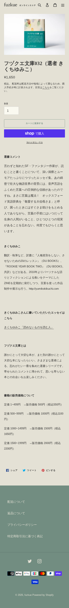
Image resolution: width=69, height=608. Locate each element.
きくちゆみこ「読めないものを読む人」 (29, 327)
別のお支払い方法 (34, 142)
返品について (16, 513)
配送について (16, 501)
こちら (45, 87)
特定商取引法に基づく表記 (25, 536)
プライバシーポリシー (22, 524)
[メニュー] (63, 5)
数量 (6, 103)
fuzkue (28, 595)
